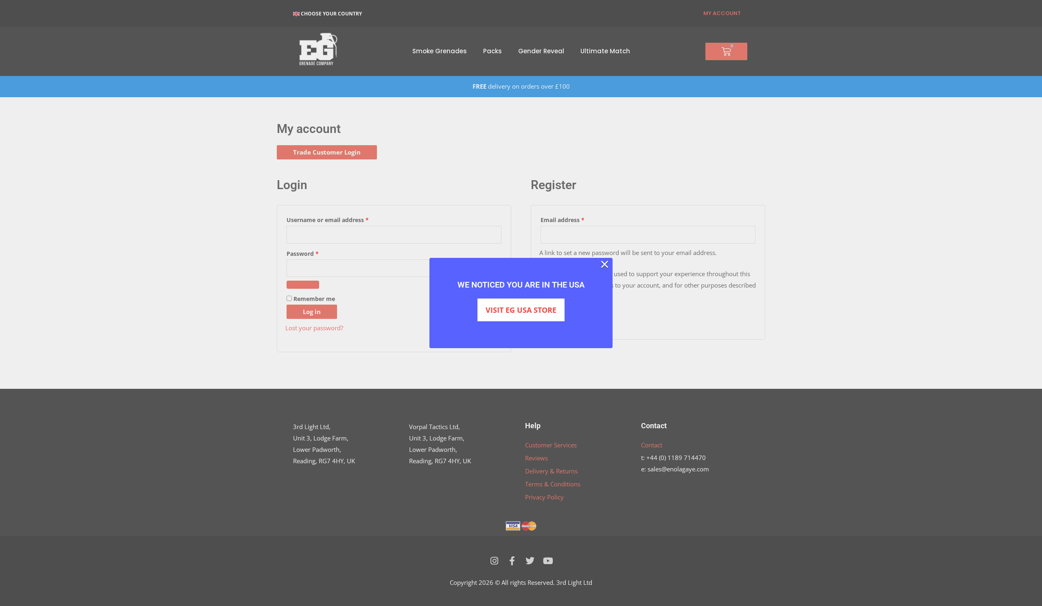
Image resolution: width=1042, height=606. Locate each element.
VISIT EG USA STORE (521, 310)
